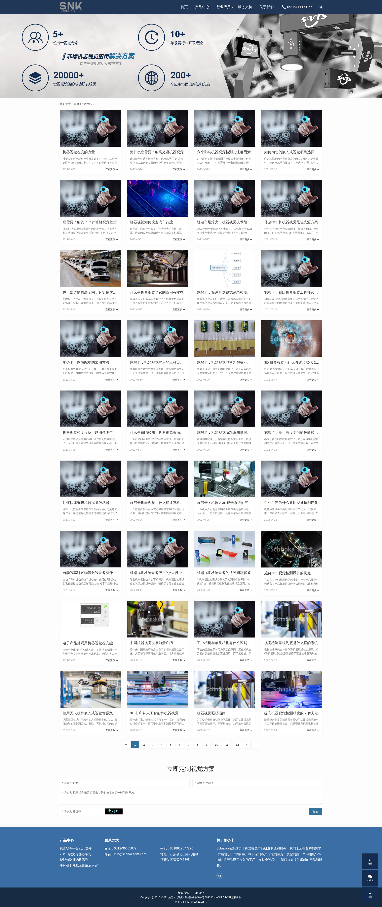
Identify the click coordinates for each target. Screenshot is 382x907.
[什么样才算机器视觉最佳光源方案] (292, 198)
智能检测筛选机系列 (74, 859)
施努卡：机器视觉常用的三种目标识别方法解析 (167, 362)
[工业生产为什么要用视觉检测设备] (292, 479)
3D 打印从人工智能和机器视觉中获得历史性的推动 (170, 713)
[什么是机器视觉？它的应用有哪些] (157, 268)
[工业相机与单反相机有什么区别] (224, 619)
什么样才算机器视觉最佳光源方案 (291, 222)
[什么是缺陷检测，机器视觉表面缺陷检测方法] (157, 409)
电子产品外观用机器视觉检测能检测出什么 (97, 643)
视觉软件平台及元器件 (76, 848)
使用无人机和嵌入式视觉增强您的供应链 (95, 713)
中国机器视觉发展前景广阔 (151, 643)
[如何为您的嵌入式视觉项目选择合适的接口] (292, 128)
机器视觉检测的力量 (79, 152)
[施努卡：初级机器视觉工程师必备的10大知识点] (292, 268)
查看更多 (110, 169)
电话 (370, 863)
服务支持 (245, 7)
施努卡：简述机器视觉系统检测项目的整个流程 (234, 292)
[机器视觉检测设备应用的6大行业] (157, 549)
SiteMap (199, 892)
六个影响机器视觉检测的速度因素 (224, 152)
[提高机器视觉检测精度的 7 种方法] (292, 689)
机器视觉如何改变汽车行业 (151, 222)
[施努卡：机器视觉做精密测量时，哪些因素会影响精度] (224, 409)
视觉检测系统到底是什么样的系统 (291, 643)
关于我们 (266, 7)
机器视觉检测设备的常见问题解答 (224, 573)
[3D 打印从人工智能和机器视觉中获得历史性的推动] (157, 689)
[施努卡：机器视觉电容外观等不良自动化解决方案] (224, 338)
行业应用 (223, 7)
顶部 (370, 896)
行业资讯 (88, 103)
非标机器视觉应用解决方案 (79, 865)
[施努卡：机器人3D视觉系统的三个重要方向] (224, 479)
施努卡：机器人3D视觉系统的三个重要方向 (231, 503)
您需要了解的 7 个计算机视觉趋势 (90, 222)
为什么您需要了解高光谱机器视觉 (157, 152)
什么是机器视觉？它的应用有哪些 (157, 292)
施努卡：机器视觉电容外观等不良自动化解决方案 (236, 362)
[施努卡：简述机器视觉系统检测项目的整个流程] (224, 268)
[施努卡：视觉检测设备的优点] (292, 549)
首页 (184, 7)
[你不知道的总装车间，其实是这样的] (90, 268)
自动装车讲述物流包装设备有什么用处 (93, 573)
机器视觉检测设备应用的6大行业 (156, 573)
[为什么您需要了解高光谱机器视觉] (157, 128)
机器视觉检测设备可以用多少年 (88, 432)
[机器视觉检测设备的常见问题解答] (224, 549)
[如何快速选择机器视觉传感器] (90, 479)
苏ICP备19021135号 (196, 901)
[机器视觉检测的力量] (90, 128)
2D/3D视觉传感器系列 (75, 854)
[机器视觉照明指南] (224, 689)
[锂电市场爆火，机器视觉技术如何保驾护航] (224, 198)
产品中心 (202, 7)
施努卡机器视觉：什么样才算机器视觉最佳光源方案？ (173, 503)
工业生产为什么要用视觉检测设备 (291, 503)
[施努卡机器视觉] (71, 7)
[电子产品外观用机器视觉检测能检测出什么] (90, 619)
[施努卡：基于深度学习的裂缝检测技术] (292, 409)
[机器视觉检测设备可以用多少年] (90, 409)
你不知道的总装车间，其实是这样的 (91, 292)
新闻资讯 (183, 892)
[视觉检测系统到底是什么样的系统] (292, 619)
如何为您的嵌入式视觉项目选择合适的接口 (298, 152)
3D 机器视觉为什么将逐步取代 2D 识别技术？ (300, 362)
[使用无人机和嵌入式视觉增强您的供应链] (90, 689)
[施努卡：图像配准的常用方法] (90, 338)
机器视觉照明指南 (211, 713)
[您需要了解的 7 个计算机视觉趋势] (90, 198)
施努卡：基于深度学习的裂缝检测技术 (294, 432)
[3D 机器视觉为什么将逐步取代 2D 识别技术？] (292, 338)
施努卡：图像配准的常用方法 (86, 362)
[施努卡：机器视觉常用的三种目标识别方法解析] (157, 338)
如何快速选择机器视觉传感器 (86, 503)
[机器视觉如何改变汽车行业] (157, 198)
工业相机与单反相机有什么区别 (222, 643)
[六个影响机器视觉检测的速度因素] (224, 128)
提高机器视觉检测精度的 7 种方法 (291, 713)
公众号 (370, 880)
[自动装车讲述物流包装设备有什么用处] (90, 549)
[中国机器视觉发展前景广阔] (157, 619)
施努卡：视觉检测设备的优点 (287, 573)
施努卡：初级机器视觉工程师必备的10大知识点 (302, 292)
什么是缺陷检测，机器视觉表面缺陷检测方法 (166, 432)
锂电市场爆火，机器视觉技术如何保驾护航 (231, 222)
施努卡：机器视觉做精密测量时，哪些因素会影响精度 (240, 432)
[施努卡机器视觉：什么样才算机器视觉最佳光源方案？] (157, 479)
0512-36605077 (299, 7)
